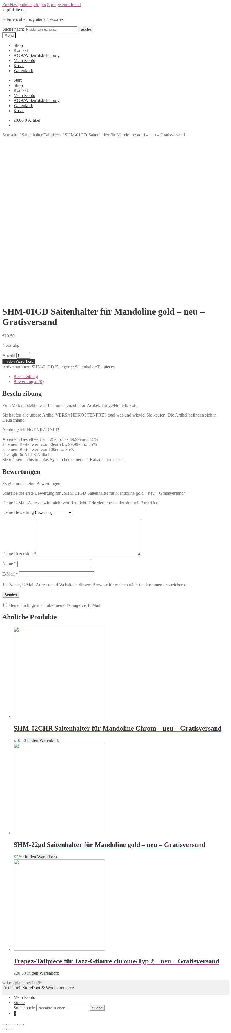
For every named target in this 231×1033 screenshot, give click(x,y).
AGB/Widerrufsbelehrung (37, 55)
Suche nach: (13, 29)
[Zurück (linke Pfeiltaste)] (4, 1029)
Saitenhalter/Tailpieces (41, 134)
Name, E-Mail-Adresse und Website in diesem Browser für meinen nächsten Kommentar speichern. (97, 584)
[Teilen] (10, 1024)
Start (18, 80)
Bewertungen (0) (29, 381)
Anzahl (8, 355)
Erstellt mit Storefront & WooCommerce (38, 987)
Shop (18, 45)
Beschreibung (26, 376)
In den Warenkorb (19, 361)
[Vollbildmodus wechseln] (16, 1024)
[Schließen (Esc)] (4, 1024)
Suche (86, 29)
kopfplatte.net (14, 9)
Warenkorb (23, 70)
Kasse (19, 65)
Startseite (10, 134)
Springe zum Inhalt (64, 4)
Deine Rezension (19, 553)
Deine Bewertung (18, 512)
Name (9, 563)
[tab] (121, 376)
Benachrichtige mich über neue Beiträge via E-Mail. (55, 605)
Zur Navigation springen (24, 4)
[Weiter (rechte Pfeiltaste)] (10, 1029)
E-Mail (10, 574)
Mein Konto (24, 60)
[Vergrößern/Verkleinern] (21, 1024)
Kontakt (21, 50)
